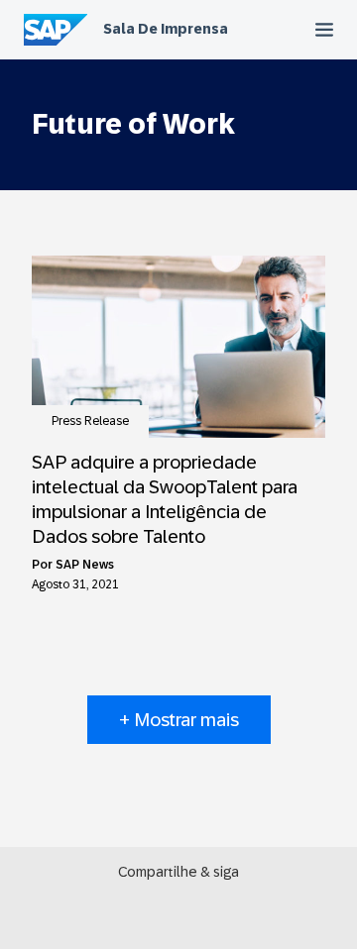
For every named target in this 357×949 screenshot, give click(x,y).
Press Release (90, 421)
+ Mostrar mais (179, 719)
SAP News (85, 565)
